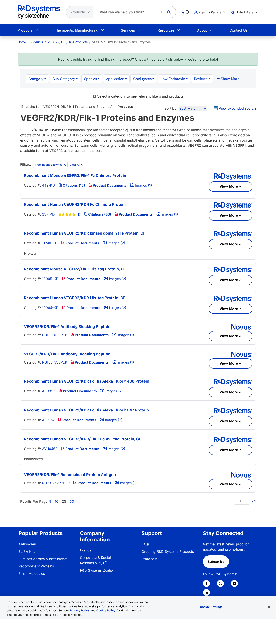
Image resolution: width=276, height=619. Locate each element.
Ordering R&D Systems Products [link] (167, 551)
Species (90, 79)
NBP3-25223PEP (56, 483)
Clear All (76, 164)
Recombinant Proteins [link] (36, 566)
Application (115, 79)
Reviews (200, 79)
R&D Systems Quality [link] (97, 570)
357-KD (48, 214)
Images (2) (116, 243)
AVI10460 (50, 449)
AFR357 (48, 420)
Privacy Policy (80, 610)
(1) (78, 214)
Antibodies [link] (27, 544)
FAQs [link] (145, 544)
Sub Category (64, 79)
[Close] (269, 607)
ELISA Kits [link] (27, 551)
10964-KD (50, 308)
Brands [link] (85, 550)
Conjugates (142, 79)
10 (56, 501)
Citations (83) (99, 214)
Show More (229, 79)
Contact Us (238, 30)
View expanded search (237, 108)
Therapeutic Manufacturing (76, 30)
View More (229, 186)
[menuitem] (22, 42)
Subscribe (215, 561)
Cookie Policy (106, 610)
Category (36, 79)
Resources (166, 30)
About (202, 30)
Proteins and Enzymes (49, 164)
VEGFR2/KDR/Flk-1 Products (68, 42)
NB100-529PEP (54, 335)
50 (72, 501)
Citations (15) (73, 185)
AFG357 (48, 391)
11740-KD (50, 243)
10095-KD (50, 279)
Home (22, 42)
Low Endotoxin (173, 79)
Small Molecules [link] (32, 573)
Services (128, 30)
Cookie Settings (211, 607)
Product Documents (109, 185)
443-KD (48, 185)
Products (25, 30)
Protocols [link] (149, 559)
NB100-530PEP (54, 362)
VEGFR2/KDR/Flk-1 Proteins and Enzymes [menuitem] (121, 42)
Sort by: (171, 108)
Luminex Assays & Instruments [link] (43, 559)
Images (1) (143, 185)
